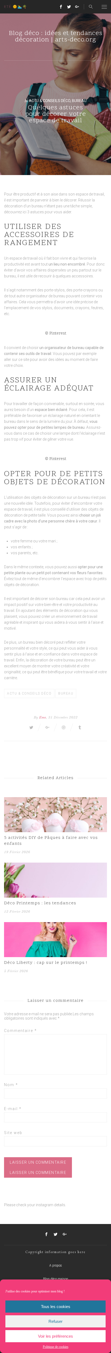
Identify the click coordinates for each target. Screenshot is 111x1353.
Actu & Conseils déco (49, 101)
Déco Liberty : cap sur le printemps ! (45, 963)
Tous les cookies (55, 1306)
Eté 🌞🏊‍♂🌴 (15, 7)
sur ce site (20, 359)
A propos (55, 1265)
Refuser (55, 1321)
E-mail (13, 1109)
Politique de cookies (55, 1347)
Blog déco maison (55, 1279)
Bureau (79, 101)
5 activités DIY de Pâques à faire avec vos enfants (51, 841)
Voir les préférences (55, 1336)
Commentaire (20, 1030)
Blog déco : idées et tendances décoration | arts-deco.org (55, 36)
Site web (13, 1133)
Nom (11, 1085)
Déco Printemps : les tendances (40, 903)
